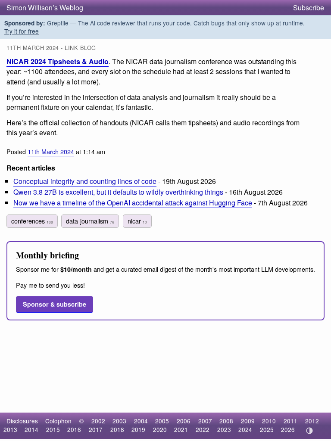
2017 (96, 429)
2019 (138, 429)
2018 (117, 429)
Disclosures (22, 420)
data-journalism (90, 220)
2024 (245, 429)
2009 (248, 420)
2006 (183, 420)
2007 (205, 420)
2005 (162, 420)
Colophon (58, 420)
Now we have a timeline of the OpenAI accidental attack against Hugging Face (132, 203)
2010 (269, 420)
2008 (226, 420)
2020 (160, 429)
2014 (31, 429)
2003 (119, 420)
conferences (32, 220)
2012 (312, 420)
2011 (290, 420)
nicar (137, 220)
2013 (10, 429)
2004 (141, 420)
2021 (181, 429)
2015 (53, 429)
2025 (267, 429)
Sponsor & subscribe (54, 304)
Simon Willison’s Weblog (44, 7)
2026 (288, 429)
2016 (74, 429)
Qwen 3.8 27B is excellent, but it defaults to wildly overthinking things (118, 192)
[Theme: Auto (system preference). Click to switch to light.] (309, 431)
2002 (98, 420)
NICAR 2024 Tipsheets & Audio (57, 61)
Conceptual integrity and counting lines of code (84, 181)
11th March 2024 (51, 151)
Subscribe (308, 7)
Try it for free (21, 31)
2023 (224, 429)
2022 (202, 429)
